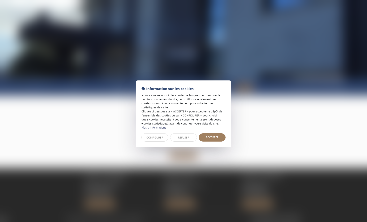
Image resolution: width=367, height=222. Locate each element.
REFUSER (183, 137)
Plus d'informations (153, 127)
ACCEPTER (212, 137)
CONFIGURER (154, 137)
